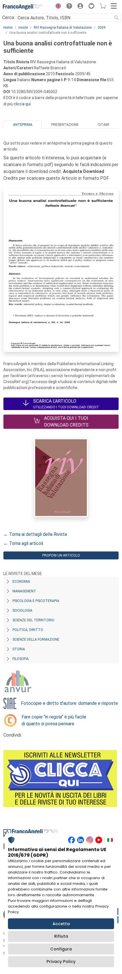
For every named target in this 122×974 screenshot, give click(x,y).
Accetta (61, 924)
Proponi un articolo (61, 555)
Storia (18, 649)
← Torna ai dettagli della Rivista (35, 534)
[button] (57, 7)
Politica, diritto (27, 630)
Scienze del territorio (33, 620)
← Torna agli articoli (23, 543)
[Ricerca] (116, 18)
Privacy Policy (61, 961)
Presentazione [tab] (65, 125)
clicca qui (22, 104)
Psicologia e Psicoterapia (35, 601)
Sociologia (22, 611)
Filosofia (20, 659)
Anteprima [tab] (22, 125)
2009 (102, 28)
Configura (61, 949)
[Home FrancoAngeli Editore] (23, 7)
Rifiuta (61, 936)
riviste (23, 28)
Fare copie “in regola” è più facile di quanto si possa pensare (54, 720)
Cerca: (8, 17)
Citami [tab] (103, 125)
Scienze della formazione (35, 639)
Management (24, 591)
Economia (21, 582)
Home (7, 28)
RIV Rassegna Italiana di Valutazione (63, 28)
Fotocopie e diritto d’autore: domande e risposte (69, 703)
